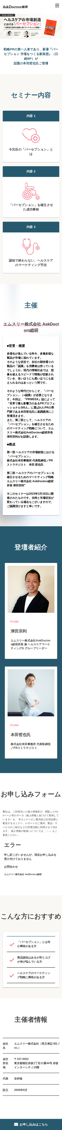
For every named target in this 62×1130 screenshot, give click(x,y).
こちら (47, 831)
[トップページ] (15, 5)
